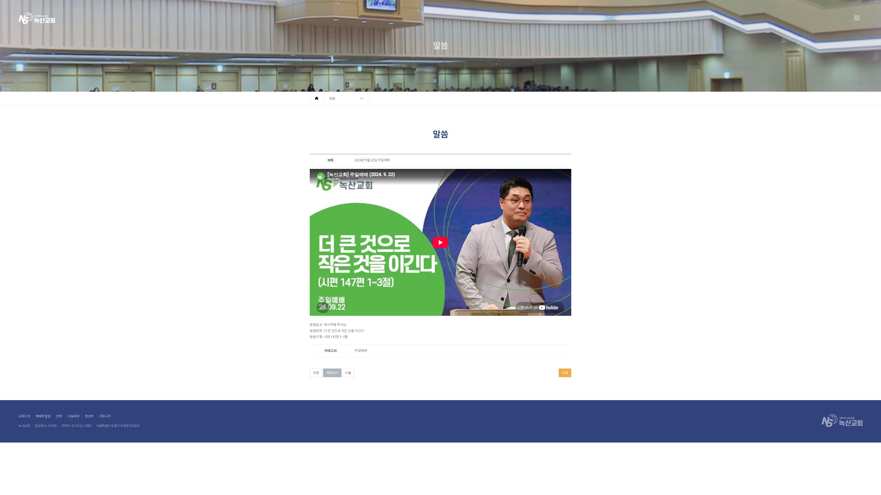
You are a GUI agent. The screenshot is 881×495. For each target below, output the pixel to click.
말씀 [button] (332, 98)
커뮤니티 (105, 416)
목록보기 (332, 373)
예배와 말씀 (43, 416)
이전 (316, 373)
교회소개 (24, 416)
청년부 (89, 416)
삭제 (565, 373)
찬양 (59, 416)
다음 (348, 373)
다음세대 (73, 416)
